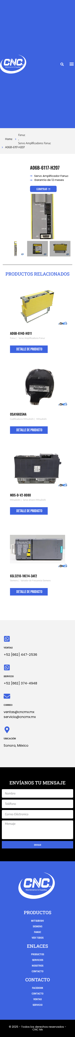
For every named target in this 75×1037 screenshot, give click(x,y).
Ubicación (10, 738)
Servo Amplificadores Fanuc (34, 143)
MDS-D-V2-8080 (20, 495)
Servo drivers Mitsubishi (34, 499)
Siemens (14, 580)
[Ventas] (7, 639)
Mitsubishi (41, 419)
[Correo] (7, 696)
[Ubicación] (7, 730)
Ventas (8, 647)
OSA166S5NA (18, 414)
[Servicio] (7, 667)
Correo (8, 704)
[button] (62, 64)
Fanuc (21, 135)
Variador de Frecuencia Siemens (36, 580)
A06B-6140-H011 (21, 333)
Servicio (9, 676)
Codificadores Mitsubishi (22, 419)
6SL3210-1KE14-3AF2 (23, 575)
